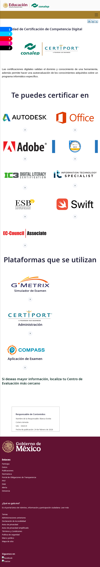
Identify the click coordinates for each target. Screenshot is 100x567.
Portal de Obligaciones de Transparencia (19, 477)
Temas (5, 514)
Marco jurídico (8, 538)
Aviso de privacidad (10, 524)
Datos (4, 467)
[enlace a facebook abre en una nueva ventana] (7, 558)
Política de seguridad (11, 534)
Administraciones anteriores (14, 517)
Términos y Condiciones (12, 531)
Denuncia (6, 491)
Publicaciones (7, 470)
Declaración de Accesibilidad (14, 521)
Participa (5, 464)
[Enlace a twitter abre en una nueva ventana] (6, 561)
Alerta (4, 487)
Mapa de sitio (8, 541)
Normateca (7, 474)
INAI (4, 484)
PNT (4, 480)
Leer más (65, 507)
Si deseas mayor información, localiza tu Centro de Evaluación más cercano (42, 381)
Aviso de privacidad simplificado (15, 528)
